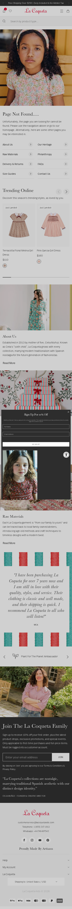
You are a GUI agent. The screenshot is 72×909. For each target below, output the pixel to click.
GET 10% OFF (36, 444)
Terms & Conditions (20, 450)
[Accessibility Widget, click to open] (66, 454)
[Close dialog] (68, 412)
